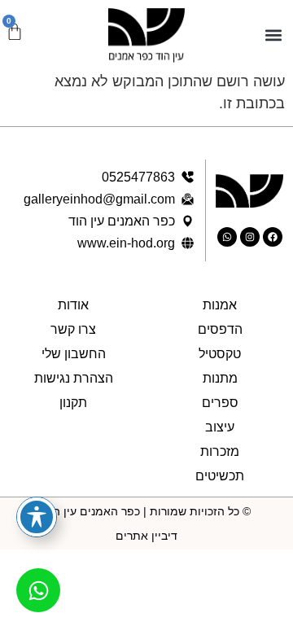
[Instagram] (250, 237)
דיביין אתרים (146, 535)
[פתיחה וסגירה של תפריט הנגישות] (36, 516)
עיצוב (219, 427)
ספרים (220, 402)
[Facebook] (272, 237)
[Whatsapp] (227, 237)
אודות (73, 305)
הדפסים (220, 329)
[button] (273, 35)
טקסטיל (220, 354)
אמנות (220, 305)
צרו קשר (73, 329)
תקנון (73, 402)
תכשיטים (219, 476)
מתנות (220, 378)
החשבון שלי (74, 354)
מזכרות (219, 451)
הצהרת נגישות (73, 378)
